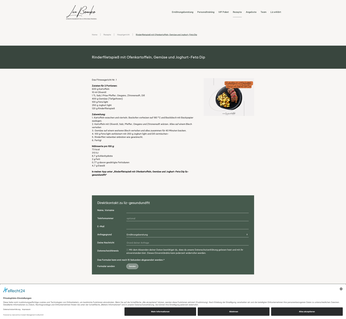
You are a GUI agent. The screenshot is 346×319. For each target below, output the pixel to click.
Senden (132, 266)
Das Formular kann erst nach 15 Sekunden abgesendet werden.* (130, 260)
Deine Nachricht (105, 242)
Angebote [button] (251, 12)
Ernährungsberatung (182, 12)
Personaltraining (205, 12)
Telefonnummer (105, 218)
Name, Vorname (105, 210)
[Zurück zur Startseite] (82, 12)
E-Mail (100, 226)
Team (263, 12)
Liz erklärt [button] (275, 12)
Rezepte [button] (237, 12)
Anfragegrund (104, 234)
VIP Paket (223, 12)
